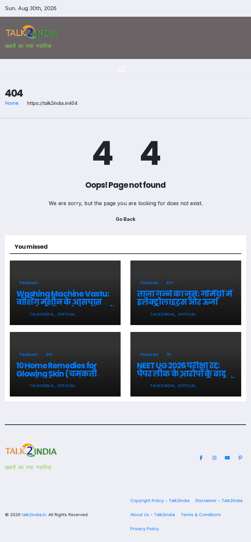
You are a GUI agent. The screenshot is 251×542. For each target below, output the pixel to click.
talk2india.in (34, 514)
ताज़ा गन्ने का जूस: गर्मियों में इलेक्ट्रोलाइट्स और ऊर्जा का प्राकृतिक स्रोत (184, 302)
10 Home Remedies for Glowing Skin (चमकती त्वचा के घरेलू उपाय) (56, 373)
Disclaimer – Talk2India (219, 500)
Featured (28, 282)
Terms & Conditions (201, 514)
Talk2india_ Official (52, 314)
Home (12, 103)
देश (169, 354)
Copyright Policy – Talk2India (160, 500)
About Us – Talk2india (152, 514)
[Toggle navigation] (121, 69)
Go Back (125, 219)
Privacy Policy (144, 528)
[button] (230, 69)
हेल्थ (170, 282)
